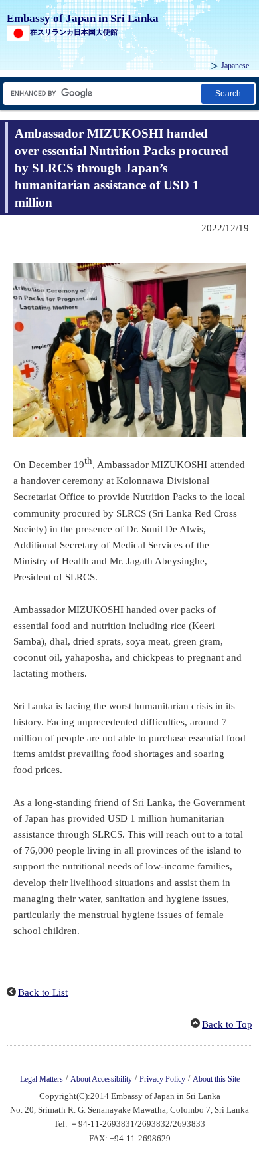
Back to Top (227, 1024)
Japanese (235, 65)
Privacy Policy (162, 1078)
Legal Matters (41, 1078)
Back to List (43, 992)
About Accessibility (101, 1078)
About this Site (216, 1078)
